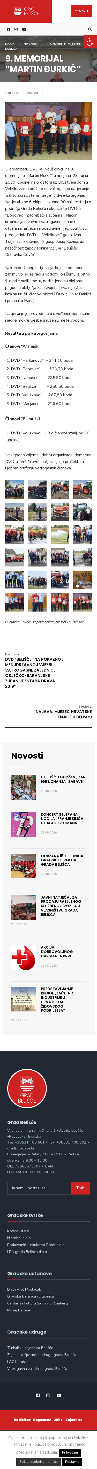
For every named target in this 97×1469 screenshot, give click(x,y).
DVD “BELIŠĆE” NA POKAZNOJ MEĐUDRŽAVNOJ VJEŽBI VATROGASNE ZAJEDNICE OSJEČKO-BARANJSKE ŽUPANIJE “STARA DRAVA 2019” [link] (34, 670)
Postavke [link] (72, 1461)
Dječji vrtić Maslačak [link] (24, 1289)
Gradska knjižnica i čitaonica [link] (30, 1296)
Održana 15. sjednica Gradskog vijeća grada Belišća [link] (62, 860)
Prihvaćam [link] (70, 1452)
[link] (90, 41)
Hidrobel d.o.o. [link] (19, 1237)
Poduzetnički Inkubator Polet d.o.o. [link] (36, 1244)
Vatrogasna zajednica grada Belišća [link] (37, 1368)
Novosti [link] (31, 44)
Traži (80, 1187)
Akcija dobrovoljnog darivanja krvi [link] (57, 952)
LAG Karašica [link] (18, 1361)
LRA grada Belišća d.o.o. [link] (27, 1251)
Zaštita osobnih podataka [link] (38, 1461)
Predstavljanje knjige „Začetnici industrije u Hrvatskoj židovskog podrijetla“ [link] (58, 999)
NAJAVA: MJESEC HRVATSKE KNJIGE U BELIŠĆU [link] (64, 712)
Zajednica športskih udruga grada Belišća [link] (41, 1354)
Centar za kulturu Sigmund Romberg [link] (37, 1303)
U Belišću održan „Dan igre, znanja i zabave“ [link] (63, 779)
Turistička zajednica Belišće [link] (30, 1347)
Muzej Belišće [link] (18, 1310)
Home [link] (9, 44)
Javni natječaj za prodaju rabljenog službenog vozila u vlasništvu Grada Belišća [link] (61, 906)
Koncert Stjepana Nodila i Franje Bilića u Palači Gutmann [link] (62, 819)
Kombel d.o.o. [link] (18, 1230)
